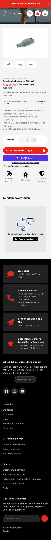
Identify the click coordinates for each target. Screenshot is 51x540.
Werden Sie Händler (13, 423)
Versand (23, 92)
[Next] (45, 3)
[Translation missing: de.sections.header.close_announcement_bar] (49, 3)
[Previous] (6, 3)
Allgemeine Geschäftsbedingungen (22, 479)
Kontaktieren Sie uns (14, 483)
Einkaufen (8, 414)
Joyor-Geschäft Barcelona (30, 345)
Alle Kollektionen (12, 453)
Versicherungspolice (13, 474)
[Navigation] (45, 13)
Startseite (8, 410)
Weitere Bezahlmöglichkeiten (25, 163)
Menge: (11, 139)
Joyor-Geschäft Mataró (29, 348)
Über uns (8, 428)
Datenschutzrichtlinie (14, 470)
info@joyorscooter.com (29, 325)
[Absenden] (44, 518)
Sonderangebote (12, 449)
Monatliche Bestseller (14, 444)
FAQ (5, 488)
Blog (5, 419)
